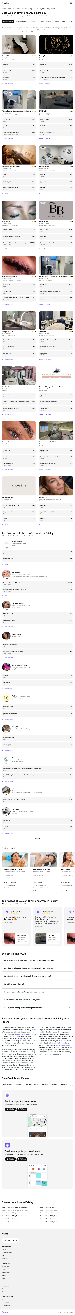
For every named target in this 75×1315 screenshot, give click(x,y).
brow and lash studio (22, 1034)
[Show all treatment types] (71, 21)
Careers (4, 1249)
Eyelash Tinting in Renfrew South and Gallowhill (15, 1207)
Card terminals (6, 1272)
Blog (3, 1255)
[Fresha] (5, 3)
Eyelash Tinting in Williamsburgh (49, 1213)
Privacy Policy (6, 1286)
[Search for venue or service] (65, 3)
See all (37, 839)
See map (49, 16)
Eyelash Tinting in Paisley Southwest (50, 1222)
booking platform (56, 1043)
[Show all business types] (71, 1084)
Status (3, 1278)
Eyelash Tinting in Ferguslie (9, 1219)
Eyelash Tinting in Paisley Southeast (50, 1216)
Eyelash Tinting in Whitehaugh (48, 1210)
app (21, 1038)
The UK (36, 8)
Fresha (34, 1030)
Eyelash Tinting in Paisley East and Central (14, 1216)
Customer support (7, 1252)
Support (4, 1275)
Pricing (4, 1269)
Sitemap (4, 1258)
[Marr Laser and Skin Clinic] (43, 872)
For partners (5, 1266)
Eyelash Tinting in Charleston (48, 1219)
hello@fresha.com (64, 1045)
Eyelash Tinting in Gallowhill (9, 1222)
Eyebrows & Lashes (14, 8)
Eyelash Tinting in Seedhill (47, 1207)
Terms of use (5, 1292)
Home (4, 8)
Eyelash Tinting (27, 8)
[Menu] (71, 3)
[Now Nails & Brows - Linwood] (15, 872)
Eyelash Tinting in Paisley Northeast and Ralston (15, 1210)
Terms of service (6, 1289)
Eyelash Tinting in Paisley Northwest (12, 1213)
